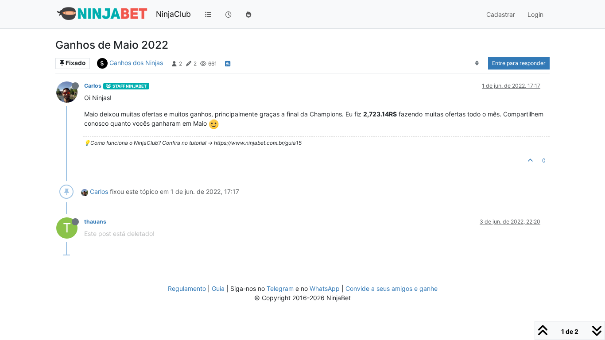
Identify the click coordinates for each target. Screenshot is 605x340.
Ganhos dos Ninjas (136, 62)
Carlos (92, 85)
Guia (218, 288)
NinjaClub (173, 14)
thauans (95, 221)
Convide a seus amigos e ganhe (391, 288)
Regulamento (188, 288)
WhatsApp (325, 288)
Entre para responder (519, 63)
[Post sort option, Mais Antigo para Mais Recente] (477, 63)
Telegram (280, 288)
